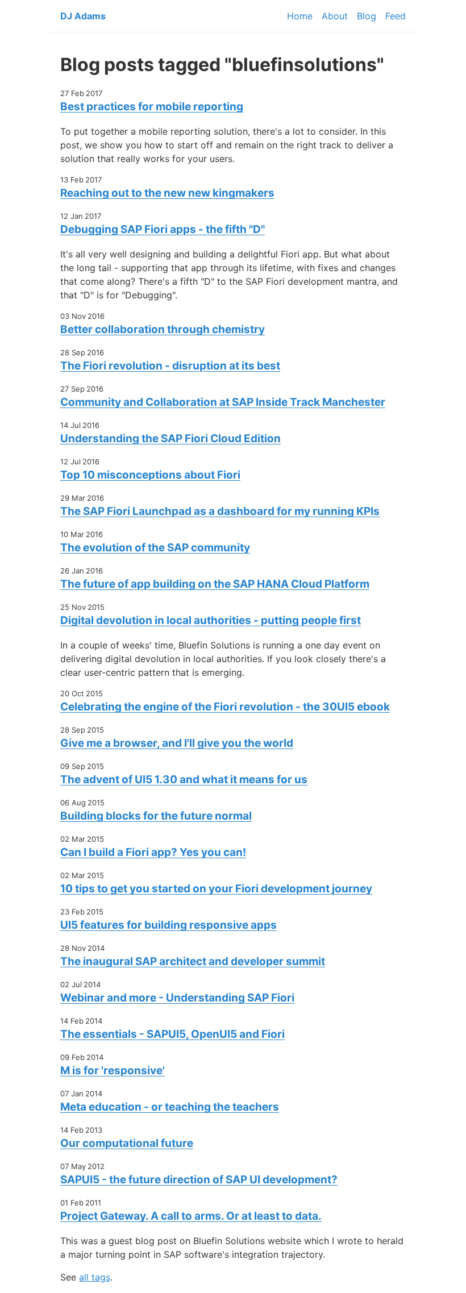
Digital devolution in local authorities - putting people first (210, 620)
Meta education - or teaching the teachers (169, 1106)
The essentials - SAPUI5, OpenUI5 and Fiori (172, 1034)
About (335, 16)
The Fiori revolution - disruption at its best (170, 365)
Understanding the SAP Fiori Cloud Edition (170, 438)
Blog (366, 16)
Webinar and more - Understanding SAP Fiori (177, 997)
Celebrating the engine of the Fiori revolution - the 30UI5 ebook (225, 706)
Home (300, 16)
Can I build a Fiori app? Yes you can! (153, 852)
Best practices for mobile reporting (151, 106)
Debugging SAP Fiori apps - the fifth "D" (162, 229)
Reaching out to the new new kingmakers (167, 192)
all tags (94, 1277)
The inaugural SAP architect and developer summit (192, 961)
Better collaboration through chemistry (162, 329)
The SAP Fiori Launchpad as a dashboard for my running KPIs (220, 511)
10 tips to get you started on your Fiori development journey (216, 888)
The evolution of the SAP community (155, 547)
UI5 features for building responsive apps (168, 925)
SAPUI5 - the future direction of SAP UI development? (199, 1179)
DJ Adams (83, 16)
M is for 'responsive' (112, 1070)
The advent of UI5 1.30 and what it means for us (183, 779)
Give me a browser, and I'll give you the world (176, 743)
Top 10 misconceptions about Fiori (150, 474)
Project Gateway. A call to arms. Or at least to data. (191, 1216)
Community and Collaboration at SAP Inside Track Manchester (222, 402)
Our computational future (126, 1143)
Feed (395, 16)
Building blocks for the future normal (156, 815)
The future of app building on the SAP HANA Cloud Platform (214, 584)
